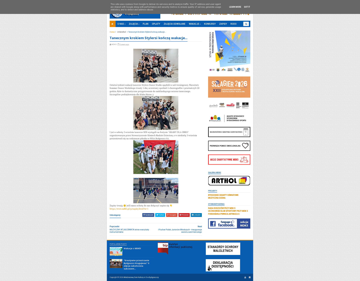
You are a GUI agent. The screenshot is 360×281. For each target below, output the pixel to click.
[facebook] (250, 277)
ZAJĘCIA (133, 24)
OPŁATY (156, 24)
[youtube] (245, 277)
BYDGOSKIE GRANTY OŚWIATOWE (223, 195)
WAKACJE (194, 24)
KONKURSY (210, 24)
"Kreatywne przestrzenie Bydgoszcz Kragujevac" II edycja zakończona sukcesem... (136, 264)
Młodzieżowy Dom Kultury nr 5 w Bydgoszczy (141, 277)
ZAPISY (223, 24)
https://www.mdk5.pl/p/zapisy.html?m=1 (129, 208)
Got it (247, 7)
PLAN (145, 24)
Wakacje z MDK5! (132, 248)
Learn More (235, 7)
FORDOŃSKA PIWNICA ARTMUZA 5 (223, 214)
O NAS (120, 24)
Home (112, 32)
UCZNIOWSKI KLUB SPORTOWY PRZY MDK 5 (228, 211)
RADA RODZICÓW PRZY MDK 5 (221, 208)
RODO (233, 24)
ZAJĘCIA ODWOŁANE (174, 24)
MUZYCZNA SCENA (216, 198)
